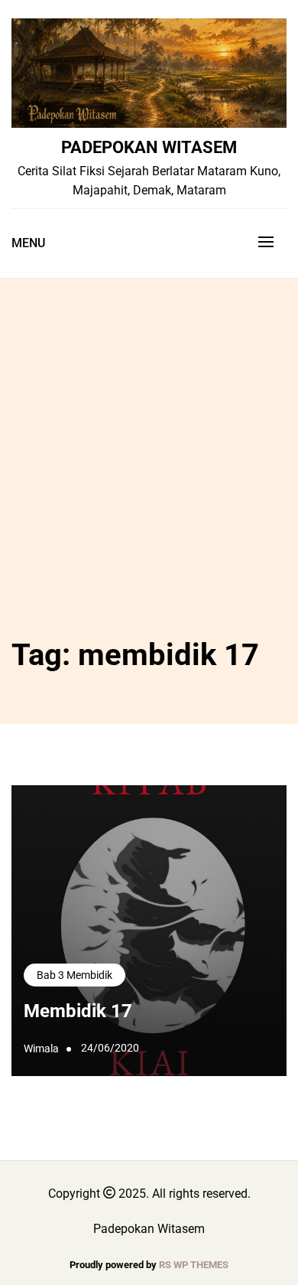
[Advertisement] (149, 474)
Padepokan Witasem (149, 147)
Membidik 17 (78, 1011)
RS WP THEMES (193, 1264)
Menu (28, 243)
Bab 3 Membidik (74, 975)
